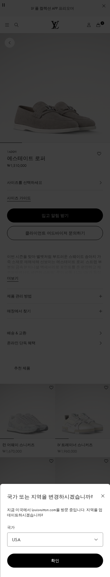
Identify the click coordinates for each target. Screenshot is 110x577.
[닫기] (103, 496)
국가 (11, 527)
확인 (55, 560)
